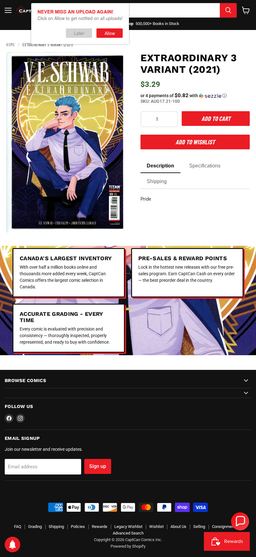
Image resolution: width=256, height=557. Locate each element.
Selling (199, 526)
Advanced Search (128, 533)
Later (79, 33)
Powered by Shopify (128, 546)
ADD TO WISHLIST (195, 142)
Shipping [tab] (157, 181)
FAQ (17, 526)
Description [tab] (160, 165)
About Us (178, 526)
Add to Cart (215, 118)
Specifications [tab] (204, 165)
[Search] (228, 10)
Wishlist (156, 526)
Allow (110, 33)
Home (10, 44)
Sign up (97, 466)
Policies (78, 526)
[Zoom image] (118, 223)
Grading (35, 526)
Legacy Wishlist (128, 526)
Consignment (223, 526)
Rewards (99, 526)
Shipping (56, 526)
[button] (195, 95)
